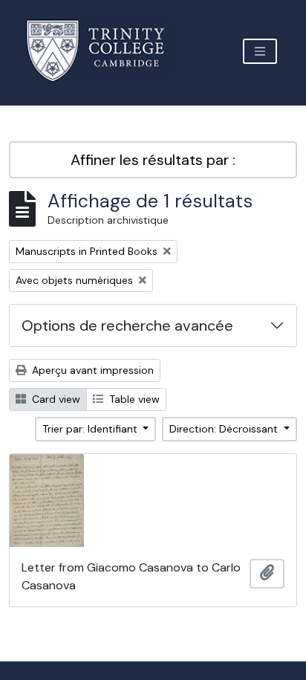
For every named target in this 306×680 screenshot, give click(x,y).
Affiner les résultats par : (153, 159)
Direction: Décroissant (225, 428)
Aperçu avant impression (91, 370)
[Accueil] (104, 50)
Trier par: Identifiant (91, 428)
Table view (133, 399)
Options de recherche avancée (127, 325)
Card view (54, 399)
